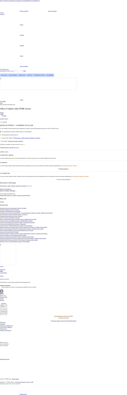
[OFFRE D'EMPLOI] (63, 169)
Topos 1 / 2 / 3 (3, 295)
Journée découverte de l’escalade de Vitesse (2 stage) (11, 227)
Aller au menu (16, 0)
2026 (4, 303)
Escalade (2, 201)
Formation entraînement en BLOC (7, 209)
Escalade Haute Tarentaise (28, 222)
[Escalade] (4, 115)
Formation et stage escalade (41, 227)
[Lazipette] (2, 324)
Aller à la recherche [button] (23, 0)
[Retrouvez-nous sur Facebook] (0, 293)
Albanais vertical (27, 219)
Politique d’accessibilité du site (33, 0)
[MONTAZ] (3, 322)
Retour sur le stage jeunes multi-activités (8, 236)
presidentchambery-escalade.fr (15, 141)
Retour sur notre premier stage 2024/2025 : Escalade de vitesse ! (13, 228)
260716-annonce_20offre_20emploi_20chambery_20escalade (13, 186)
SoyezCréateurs (22, 382)
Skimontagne (23, 224)
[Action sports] (3, 328)
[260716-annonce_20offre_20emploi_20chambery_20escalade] (26, 138)
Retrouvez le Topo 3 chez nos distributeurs (9, 241)
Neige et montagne (28, 225)
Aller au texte (3, 0)
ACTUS (2, 12)
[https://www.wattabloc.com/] (6, 325)
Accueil (1, 266)
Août (2, 303)
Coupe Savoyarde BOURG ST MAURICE (9, 222)
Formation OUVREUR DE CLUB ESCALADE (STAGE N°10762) (14, 238)
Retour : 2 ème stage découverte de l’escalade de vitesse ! (12, 219)
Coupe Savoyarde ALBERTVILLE (7, 224)
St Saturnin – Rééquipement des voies (8, 211)
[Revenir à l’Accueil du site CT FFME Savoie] (4, 69)
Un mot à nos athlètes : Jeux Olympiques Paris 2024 (11, 235)
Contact (1, 276)
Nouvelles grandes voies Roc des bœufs (8, 214)
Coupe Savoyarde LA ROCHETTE (7, 217)
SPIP (32, 382)
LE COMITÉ (3, 101)
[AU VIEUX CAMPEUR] (6, 327)
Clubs (1, 103)
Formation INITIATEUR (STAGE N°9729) (10, 240)
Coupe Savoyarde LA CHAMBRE (7, 220)
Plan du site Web (3, 297)
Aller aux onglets (9, 0)
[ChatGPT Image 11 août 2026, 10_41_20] (9, 147)
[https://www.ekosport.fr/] (5, 330)
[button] (11, 24)
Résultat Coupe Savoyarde (46, 213)
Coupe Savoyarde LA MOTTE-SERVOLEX (9, 225)
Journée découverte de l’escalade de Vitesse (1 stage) (11, 233)
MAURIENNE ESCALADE (26, 220)
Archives (2, 112)
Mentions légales (15, 379)
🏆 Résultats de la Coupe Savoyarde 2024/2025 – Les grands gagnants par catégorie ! (18, 213)
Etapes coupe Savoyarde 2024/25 (7, 232)
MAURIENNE (26, 241)
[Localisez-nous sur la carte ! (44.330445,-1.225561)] (1, 292)
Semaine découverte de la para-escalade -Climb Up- (11, 208)
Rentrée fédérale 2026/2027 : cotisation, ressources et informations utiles (15, 195)
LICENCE (2, 14)
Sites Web (2, 300)
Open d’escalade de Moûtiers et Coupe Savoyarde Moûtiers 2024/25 (14, 230)
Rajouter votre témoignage (5, 189)
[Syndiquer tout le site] (2, 293)
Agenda (1, 298)
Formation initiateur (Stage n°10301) (9, 216)
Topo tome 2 (24, 214)
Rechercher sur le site (4, 71)
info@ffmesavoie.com (4, 359)
